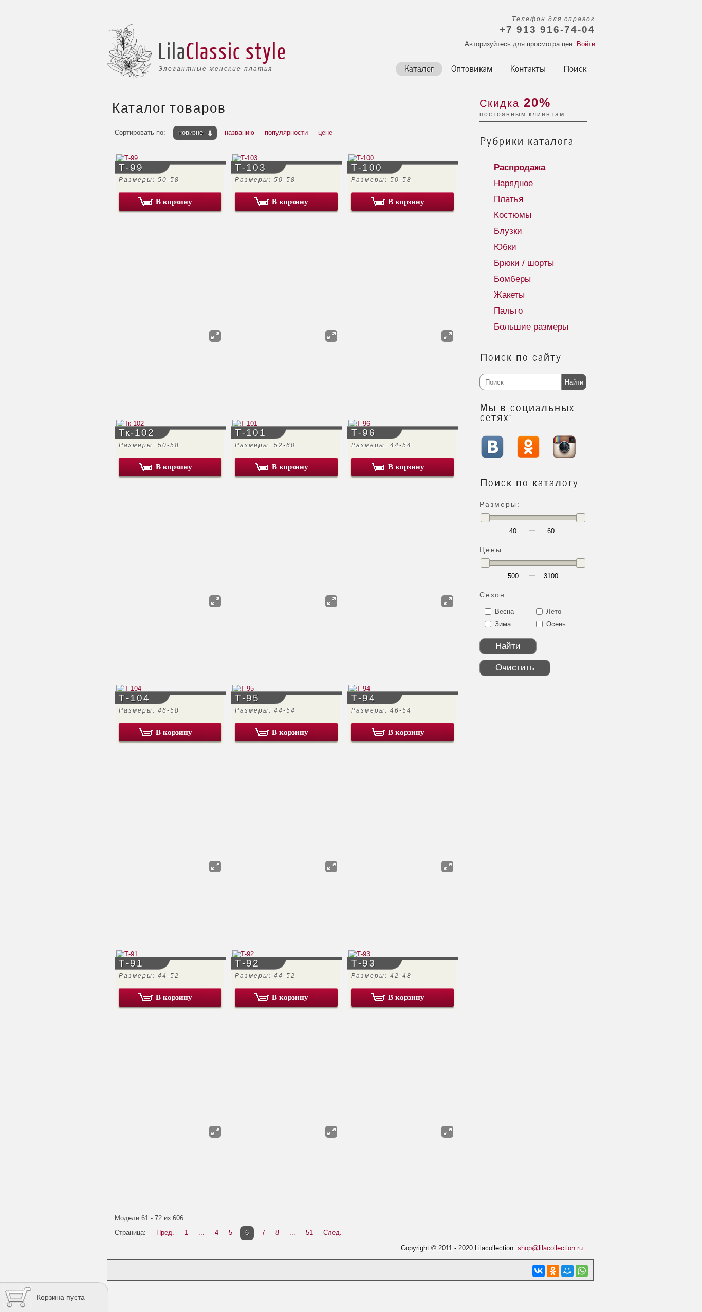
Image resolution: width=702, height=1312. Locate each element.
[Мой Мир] (567, 1271)
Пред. (165, 1232)
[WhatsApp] (582, 1271)
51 (309, 1232)
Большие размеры (531, 327)
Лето (553, 611)
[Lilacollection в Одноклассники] (528, 456)
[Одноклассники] (553, 1271)
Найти (574, 382)
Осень (556, 624)
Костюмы (512, 215)
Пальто (508, 311)
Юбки (505, 247)
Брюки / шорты (524, 263)
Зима (503, 624)
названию (239, 132)
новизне (190, 132)
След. (332, 1232)
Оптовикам (472, 68)
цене (325, 132)
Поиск (574, 68)
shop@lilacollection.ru (550, 1248)
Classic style (236, 50)
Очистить (514, 667)
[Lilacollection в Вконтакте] (492, 460)
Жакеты (509, 295)
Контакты (528, 68)
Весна (504, 611)
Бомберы (512, 279)
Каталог (419, 68)
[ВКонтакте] (538, 1271)
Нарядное (513, 183)
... (201, 1232)
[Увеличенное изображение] (215, 336)
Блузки (508, 231)
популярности (286, 132)
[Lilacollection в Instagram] (564, 456)
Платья (508, 199)
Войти (586, 44)
